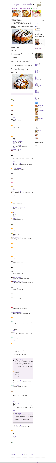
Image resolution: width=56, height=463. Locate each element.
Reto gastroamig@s (37, 93)
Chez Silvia (14, 293)
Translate (39, 23)
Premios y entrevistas (37, 90)
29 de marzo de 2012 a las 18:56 (18, 337)
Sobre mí (36, 8)
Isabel (13, 149)
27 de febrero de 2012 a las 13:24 (19, 141)
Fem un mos (14, 297)
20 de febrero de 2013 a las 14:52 (18, 403)
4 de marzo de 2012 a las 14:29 (19, 312)
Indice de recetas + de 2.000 (21, 8)
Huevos (36, 78)
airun (13, 436)
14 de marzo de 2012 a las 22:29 (18, 321)
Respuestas (15, 358)
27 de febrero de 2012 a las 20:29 (18, 247)
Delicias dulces (36, 71)
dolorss (13, 321)
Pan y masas (36, 87)
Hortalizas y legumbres (37, 77)
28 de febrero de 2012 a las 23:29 (18, 293)
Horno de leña (36, 76)
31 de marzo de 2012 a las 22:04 (20, 359)
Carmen (13, 168)
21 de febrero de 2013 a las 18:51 (20, 413)
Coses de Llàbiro (14, 281)
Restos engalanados (37, 92)
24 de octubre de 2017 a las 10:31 (17, 436)
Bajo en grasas (36, 64)
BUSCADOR (17, 8)
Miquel (13, 191)
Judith (13, 277)
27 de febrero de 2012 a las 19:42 (18, 237)
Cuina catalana (36, 70)
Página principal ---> (14, 8)
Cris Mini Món (14, 312)
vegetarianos (36, 98)
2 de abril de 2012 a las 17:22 (18, 371)
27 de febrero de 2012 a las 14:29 (18, 168)
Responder (14, 117)
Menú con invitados (37, 80)
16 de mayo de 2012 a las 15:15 (18, 385)
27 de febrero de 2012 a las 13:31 (18, 145)
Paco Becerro (14, 155)
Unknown (14, 247)
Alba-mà (13, 145)
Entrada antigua (31, 454)
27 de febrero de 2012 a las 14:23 (18, 163)
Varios (36, 97)
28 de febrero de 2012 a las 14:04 (19, 281)
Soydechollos (14, 212)
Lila (13, 218)
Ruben (13, 332)
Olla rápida (36, 86)
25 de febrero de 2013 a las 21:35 (18, 425)
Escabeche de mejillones (40, 107)
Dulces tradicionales (37, 73)
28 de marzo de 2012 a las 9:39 (17, 332)
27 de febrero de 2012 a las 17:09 (17, 191)
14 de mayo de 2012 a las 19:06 (18, 380)
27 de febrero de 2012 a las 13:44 (17, 149)
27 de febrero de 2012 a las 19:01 (17, 218)
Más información (39, 462)
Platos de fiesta (26, 8)
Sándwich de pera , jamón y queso (41, 110)
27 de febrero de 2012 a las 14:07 (19, 155)
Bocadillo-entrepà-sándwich (38, 66)
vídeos (36, 99)
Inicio (22, 454)
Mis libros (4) (34, 8)
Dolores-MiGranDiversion (15, 207)
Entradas (36, 29)
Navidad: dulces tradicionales (38, 85)
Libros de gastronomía (37, 79)
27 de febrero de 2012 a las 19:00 (19, 212)
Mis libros (36, 83)
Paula (13, 119)
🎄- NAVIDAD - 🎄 (30, 8)
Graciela (14, 163)
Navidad (36, 84)
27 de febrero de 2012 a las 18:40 (21, 207)
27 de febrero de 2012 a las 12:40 (17, 119)
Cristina (13, 237)
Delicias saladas (37, 72)
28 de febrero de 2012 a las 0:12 (17, 277)
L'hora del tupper (14, 141)
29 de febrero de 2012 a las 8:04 (18, 297)
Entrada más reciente (14, 454)
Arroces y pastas (37, 63)
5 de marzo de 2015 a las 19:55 (18, 430)
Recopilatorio (36, 91)
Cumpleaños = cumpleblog (40, 137)
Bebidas (36, 65)
